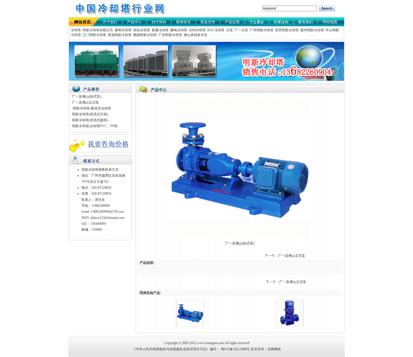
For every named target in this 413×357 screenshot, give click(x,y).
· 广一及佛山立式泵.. (85, 102)
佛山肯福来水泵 (195, 35)
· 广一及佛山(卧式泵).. (86, 96)
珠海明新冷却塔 (119, 35)
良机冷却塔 (141, 30)
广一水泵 (241, 30)
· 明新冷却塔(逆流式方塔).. (90, 114)
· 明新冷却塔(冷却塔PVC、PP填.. (94, 126)
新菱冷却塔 (160, 30)
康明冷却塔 (122, 30)
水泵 (229, 30)
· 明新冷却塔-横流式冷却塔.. (91, 108)
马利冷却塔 (197, 30)
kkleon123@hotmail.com (107, 218)
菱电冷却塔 (178, 30)
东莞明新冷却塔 (286, 30)
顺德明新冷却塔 (144, 35)
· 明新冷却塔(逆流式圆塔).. (90, 120)
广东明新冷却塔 (170, 35)
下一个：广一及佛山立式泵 (285, 256)
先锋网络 (274, 349)
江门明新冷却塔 (94, 35)
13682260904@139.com (107, 212)
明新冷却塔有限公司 (97, 30)
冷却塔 (76, 30)
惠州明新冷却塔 (311, 30)
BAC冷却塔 (215, 30)
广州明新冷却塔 (261, 30)
